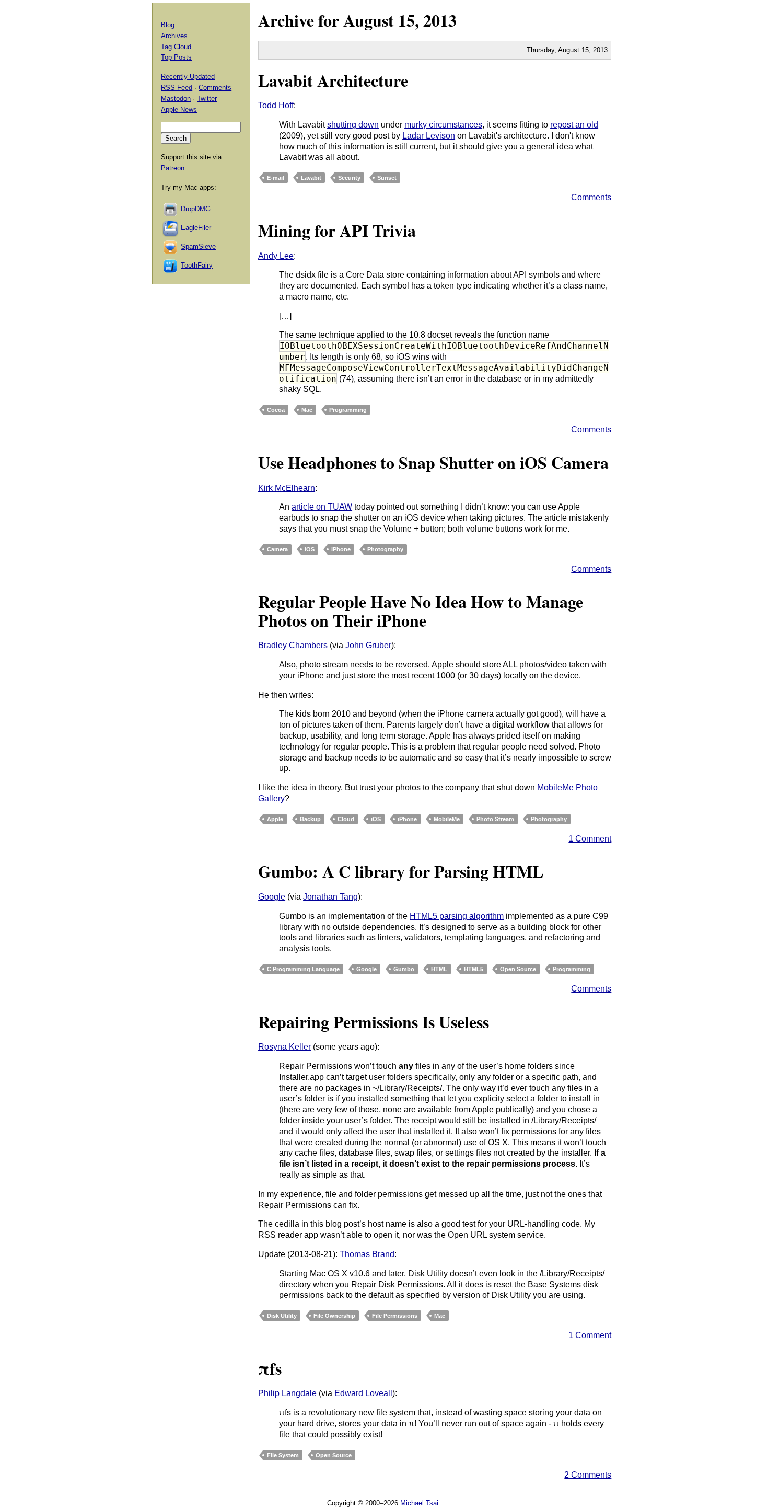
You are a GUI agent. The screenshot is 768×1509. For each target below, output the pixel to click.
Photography (385, 549)
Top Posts (176, 57)
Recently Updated (188, 76)
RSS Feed (176, 87)
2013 (440, 20)
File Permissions (394, 1315)
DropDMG (196, 209)
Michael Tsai (419, 1503)
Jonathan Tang (330, 896)
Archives (174, 36)
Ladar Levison (428, 135)
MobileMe (447, 819)
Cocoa (276, 410)
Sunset (387, 178)
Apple (275, 819)
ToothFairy (197, 265)
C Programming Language (303, 969)
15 (585, 50)
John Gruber (368, 645)
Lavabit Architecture (333, 80)
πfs (270, 1368)
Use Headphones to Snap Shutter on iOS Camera (433, 462)
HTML (439, 969)
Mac (306, 410)
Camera (277, 549)
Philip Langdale (287, 1393)
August (368, 20)
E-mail (275, 178)
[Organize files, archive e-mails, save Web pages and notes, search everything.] (171, 228)
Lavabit (311, 178)
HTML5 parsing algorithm (457, 916)
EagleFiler (196, 228)
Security (349, 178)
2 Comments (587, 1474)
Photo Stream (495, 819)
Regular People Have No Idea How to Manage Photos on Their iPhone (420, 610)
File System (283, 1455)
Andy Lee (276, 255)
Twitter (207, 98)
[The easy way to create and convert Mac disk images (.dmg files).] (171, 209)
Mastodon (176, 98)
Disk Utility (282, 1315)
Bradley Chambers (293, 645)
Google (271, 896)
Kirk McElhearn (286, 487)
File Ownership (334, 1315)
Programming (348, 410)
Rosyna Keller (284, 1046)
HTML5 (473, 969)
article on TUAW (322, 506)
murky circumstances (443, 124)
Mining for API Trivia (337, 230)
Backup (310, 819)
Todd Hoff (276, 105)
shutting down (353, 124)
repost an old (574, 124)
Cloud (346, 819)
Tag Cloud (176, 47)
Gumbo (403, 969)
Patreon (172, 168)
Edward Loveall (363, 1393)
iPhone (341, 549)
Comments (591, 197)
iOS (310, 549)
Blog (167, 25)
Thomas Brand (367, 1254)
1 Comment (589, 838)
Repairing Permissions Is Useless (373, 1021)
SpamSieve (198, 246)
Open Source (518, 969)
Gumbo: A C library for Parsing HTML (400, 871)
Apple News (179, 109)
